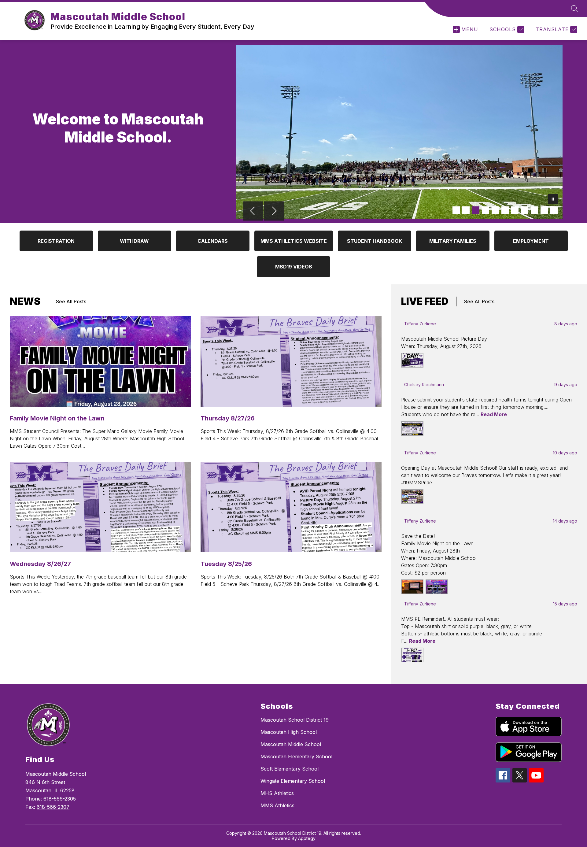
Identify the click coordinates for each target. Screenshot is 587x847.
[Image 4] (485, 210)
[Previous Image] (253, 211)
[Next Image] (274, 211)
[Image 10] (544, 210)
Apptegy (307, 838)
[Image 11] (554, 210)
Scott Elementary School (289, 769)
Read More (494, 414)
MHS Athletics (277, 793)
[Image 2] (466, 210)
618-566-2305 (59, 799)
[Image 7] (515, 210)
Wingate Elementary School (292, 781)
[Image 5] (495, 210)
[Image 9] (534, 210)
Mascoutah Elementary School (296, 756)
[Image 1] (456, 210)
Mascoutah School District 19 (294, 720)
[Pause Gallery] (553, 199)
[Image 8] (524, 210)
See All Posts (71, 301)
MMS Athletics (277, 805)
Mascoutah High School (288, 732)
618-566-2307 (53, 807)
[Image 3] (475, 210)
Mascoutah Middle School (290, 744)
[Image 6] (505, 210)
